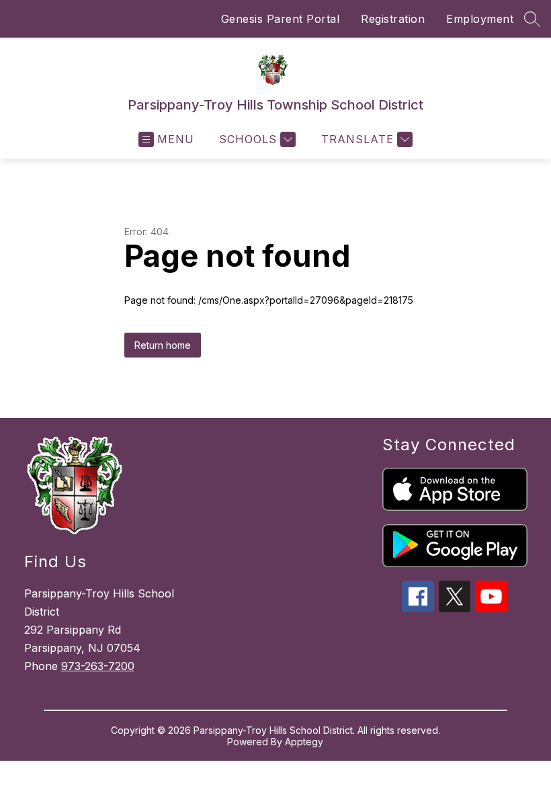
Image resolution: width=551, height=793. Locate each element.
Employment (479, 19)
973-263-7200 (97, 666)
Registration (393, 19)
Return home (162, 345)
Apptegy (304, 741)
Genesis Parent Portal (280, 19)
